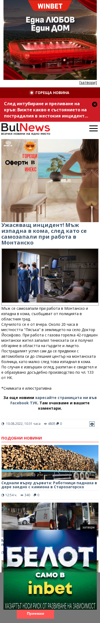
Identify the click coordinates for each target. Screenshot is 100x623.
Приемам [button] (35, 613)
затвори (88, 527)
